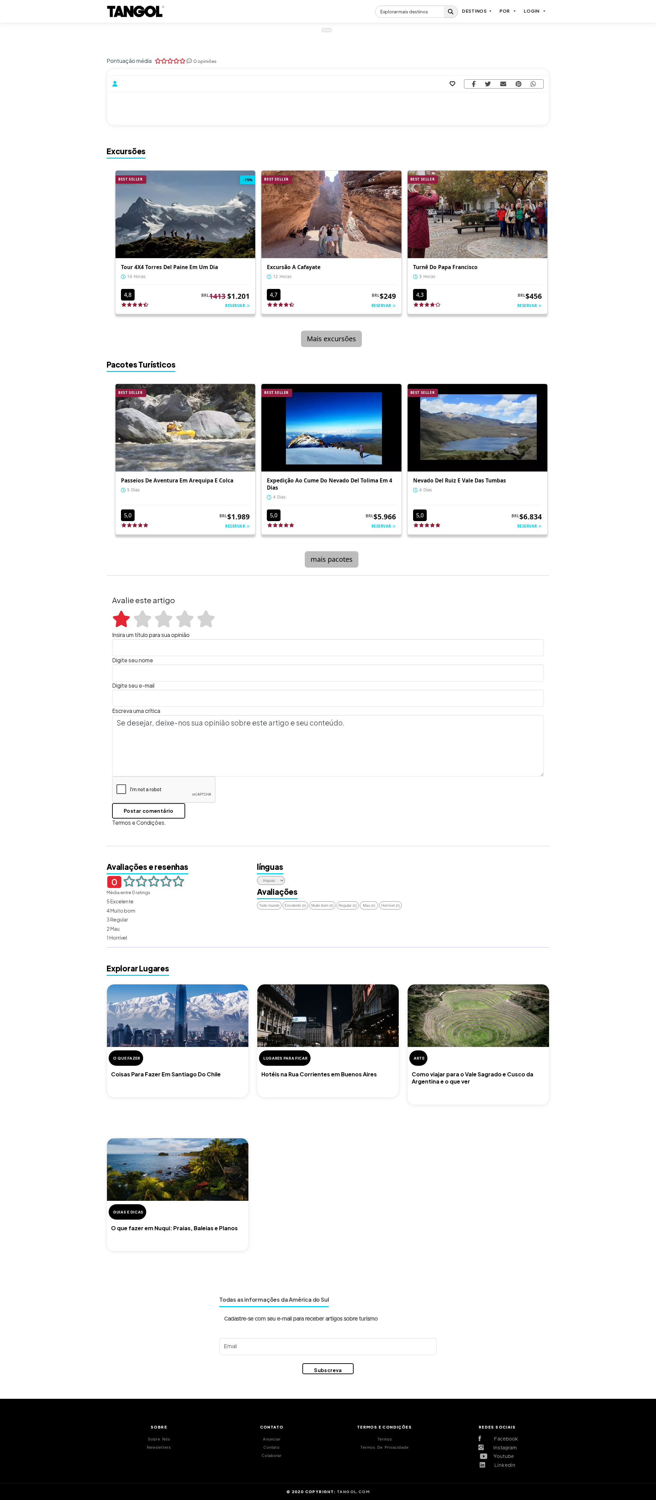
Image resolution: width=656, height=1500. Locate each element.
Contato (271, 1447)
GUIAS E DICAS (128, 1212)
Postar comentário (149, 811)
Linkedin (503, 1465)
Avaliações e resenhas (147, 867)
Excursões (126, 151)
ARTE (419, 1058)
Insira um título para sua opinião (151, 634)
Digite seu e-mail (133, 685)
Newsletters (159, 1447)
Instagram (503, 1448)
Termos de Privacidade (384, 1447)
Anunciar (272, 1439)
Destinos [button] (474, 11)
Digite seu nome (132, 660)
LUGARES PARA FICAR (285, 1058)
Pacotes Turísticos (141, 364)
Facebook (502, 1439)
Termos (384, 1439)
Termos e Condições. (139, 822)
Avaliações (277, 892)
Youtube (502, 1456)
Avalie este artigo (143, 600)
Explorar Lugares (138, 968)
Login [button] (531, 11)
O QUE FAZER (126, 1058)
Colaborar (272, 1456)
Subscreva (328, 1370)
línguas (270, 867)
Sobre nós (159, 1439)
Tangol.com (353, 1491)
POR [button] (505, 11)
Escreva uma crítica (136, 710)
